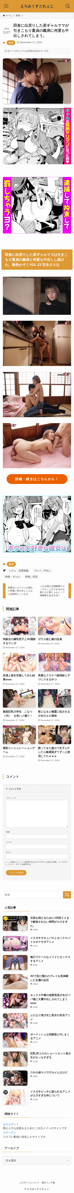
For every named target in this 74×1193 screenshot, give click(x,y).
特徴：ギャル (12, 576)
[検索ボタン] (68, 6)
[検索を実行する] (67, 894)
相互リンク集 (48, 1182)
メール (9, 842)
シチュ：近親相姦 (19, 570)
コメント (11, 798)
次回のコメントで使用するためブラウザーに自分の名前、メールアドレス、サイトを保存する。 (39, 863)
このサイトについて (29, 1182)
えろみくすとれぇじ (37, 6)
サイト (9, 852)
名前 (8, 832)
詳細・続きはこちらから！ (37, 479)
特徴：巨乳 (31, 576)
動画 (11, 42)
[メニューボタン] (6, 6)
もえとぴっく (11, 1124)
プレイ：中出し (42, 570)
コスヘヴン (9, 1132)
